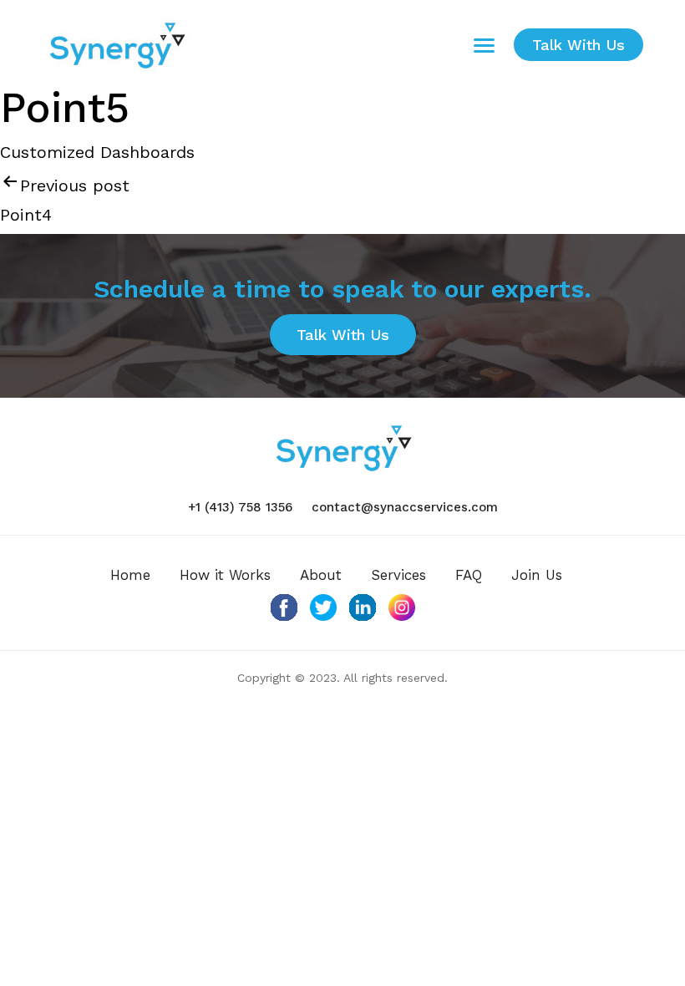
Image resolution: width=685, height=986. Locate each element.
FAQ (468, 575)
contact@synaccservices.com (405, 507)
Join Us (536, 575)
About (321, 575)
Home (130, 575)
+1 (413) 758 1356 (240, 507)
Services (398, 575)
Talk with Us (578, 44)
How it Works (225, 575)
